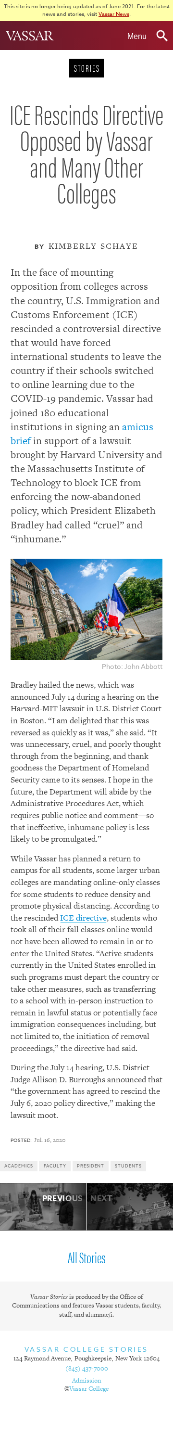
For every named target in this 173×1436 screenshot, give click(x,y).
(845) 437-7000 (86, 1368)
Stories (87, 68)
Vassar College (89, 1388)
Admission (86, 1380)
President (90, 1166)
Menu (139, 33)
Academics (18, 1166)
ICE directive (83, 917)
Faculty (55, 1166)
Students (128, 1166)
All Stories (87, 1257)
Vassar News (114, 14)
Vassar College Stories (86, 1349)
